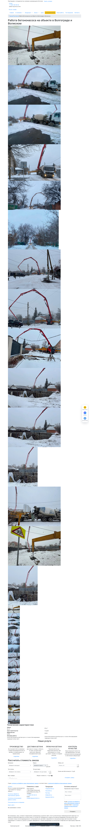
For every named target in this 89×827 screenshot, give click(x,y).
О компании (18, 12)
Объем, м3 (60, 763)
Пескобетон (48, 790)
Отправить (72, 811)
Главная (12, 12)
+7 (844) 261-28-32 (14, 5)
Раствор (47, 793)
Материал (10, 763)
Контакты (77, 12)
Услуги (36, 12)
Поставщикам (69, 12)
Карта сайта (11, 805)
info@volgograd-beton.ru (33, 798)
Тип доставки (36, 769)
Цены (42, 12)
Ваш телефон (11, 775)
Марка (34, 763)
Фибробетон (48, 795)
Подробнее (16, 756)
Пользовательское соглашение (16, 802)
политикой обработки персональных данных (60, 783)
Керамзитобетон (49, 797)
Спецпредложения (50, 12)
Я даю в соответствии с (40, 783)
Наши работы (60, 12)
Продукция (28, 12)
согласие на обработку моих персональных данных (24, 783)
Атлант (11, 3)
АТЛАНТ (10, 786)
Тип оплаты (11, 769)
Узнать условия (48, 1)
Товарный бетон (49, 788)
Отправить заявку (69, 777)
